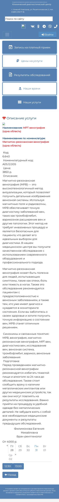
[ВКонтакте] (32, 26)
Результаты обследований (31, 75)
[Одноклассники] (38, 26)
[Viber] (49, 26)
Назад (11, 474)
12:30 (8, 466)
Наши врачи (30, 88)
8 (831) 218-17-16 (17, 12)
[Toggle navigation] (7, 34)
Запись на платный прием (31, 47)
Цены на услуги (30, 61)
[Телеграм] (44, 26)
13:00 (18, 466)
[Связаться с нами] (55, 26)
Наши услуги (31, 102)
